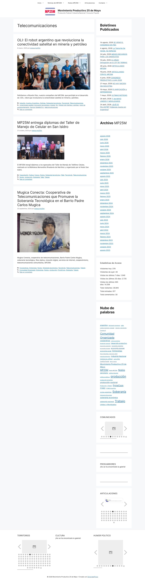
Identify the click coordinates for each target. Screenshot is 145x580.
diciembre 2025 (106, 163)
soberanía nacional (107, 402)
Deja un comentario (26, 109)
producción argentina (106, 380)
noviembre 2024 (106, 207)
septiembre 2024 (107, 213)
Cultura (31, 175)
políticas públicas (105, 377)
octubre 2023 (105, 247)
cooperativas (105, 341)
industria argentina (105, 356)
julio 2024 (104, 220)
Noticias (43, 103)
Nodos (42, 175)
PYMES (102, 388)
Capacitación (24, 175)
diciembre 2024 (106, 203)
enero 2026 (104, 160)
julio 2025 (104, 180)
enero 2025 (104, 200)
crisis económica (115, 341)
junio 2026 (104, 143)
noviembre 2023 (106, 244)
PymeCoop (61, 270)
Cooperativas (24, 268)
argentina (104, 325)
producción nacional (108, 382)
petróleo (76, 105)
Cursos (37, 175)
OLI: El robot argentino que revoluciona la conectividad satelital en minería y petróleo (52, 42)
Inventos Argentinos (32, 103)
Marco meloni (113, 361)
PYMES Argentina (111, 388)
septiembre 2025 (107, 173)
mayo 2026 (104, 146)
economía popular (118, 348)
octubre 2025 (105, 170)
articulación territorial (114, 325)
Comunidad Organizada (27, 270)
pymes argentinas (105, 392)
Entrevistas (33, 268)
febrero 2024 (105, 237)
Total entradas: (106, 291)
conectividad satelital (26, 105)
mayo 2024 (104, 227)
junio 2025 (104, 183)
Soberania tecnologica (53, 103)
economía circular (105, 348)
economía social (105, 351)
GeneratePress (92, 577)
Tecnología (65, 103)
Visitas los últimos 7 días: (110, 275)
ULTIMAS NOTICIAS (119, 95)
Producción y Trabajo (106, 385)
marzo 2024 (105, 233)
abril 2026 (104, 149)
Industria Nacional (118, 356)
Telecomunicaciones (76, 103)
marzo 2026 (105, 153)
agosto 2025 (105, 176)
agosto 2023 (105, 250)
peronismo (104, 373)
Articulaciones (90, 3)
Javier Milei (117, 359)
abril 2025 (104, 190)
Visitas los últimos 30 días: (111, 279)
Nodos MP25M (73, 3)
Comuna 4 (103, 330)
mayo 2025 (104, 186)
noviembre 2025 (106, 166)
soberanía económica (109, 398)
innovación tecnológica (41, 105)
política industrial (113, 373)
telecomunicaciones (51, 107)
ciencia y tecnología (120, 328)
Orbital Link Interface (65, 105)
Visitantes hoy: (106, 269)
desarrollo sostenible (105, 346)
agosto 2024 (105, 217)
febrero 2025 (105, 196)
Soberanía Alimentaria (106, 395)
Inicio (39, 3)
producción (28, 177)
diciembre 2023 (106, 240)
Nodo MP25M (113, 370)
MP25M (104, 370)
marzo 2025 (105, 193)
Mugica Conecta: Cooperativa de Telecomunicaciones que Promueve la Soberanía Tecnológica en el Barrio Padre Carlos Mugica (50, 198)
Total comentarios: (107, 295)
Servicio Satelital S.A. (37, 107)
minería (52, 105)
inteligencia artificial (106, 359)
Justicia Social (104, 361)
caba (122, 325)
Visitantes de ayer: (108, 272)
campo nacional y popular (107, 328)
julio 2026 (104, 139)
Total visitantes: (106, 288)
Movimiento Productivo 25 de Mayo (79, 10)
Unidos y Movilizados (108, 405)
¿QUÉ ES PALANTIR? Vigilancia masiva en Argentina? (113, 107)
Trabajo (47, 177)
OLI (57, 105)
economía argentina (117, 346)
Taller (62, 175)
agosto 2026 (105, 136)
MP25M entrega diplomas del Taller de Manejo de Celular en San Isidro (48, 124)
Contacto (102, 3)
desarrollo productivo (119, 343)
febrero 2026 (105, 156)
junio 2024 (104, 223)
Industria (22, 103)
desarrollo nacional (105, 343)
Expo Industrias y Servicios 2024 (108, 354)
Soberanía (36, 177)
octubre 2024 (105, 210)
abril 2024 (104, 230)
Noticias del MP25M (55, 3)
